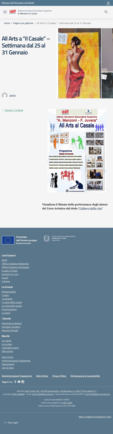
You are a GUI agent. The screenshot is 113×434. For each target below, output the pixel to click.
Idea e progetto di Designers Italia (95, 416)
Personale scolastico (12, 323)
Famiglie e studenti (11, 327)
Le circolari (7, 344)
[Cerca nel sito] (106, 12)
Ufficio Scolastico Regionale (15, 263)
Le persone (7, 299)
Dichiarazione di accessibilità (85, 376)
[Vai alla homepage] (13, 12)
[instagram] (22, 381)
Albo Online (7, 357)
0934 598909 (18, 394)
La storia (6, 313)
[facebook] (15, 381)
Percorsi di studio (10, 330)
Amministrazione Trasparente (16, 360)
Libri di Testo (8, 367)
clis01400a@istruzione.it (43, 394)
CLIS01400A (66, 402)
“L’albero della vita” (90, 208)
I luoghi (5, 295)
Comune (6, 281)
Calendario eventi (10, 347)
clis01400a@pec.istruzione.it (97, 394)
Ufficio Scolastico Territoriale (15, 267)
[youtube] (19, 381)
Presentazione (9, 291)
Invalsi (5, 277)
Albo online (7, 351)
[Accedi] (108, 2)
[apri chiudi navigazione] (5, 12)
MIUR (4, 260)
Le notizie (6, 340)
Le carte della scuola (12, 306)
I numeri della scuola (12, 302)
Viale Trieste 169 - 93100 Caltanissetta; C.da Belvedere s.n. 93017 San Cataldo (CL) (60, 391)
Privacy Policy (59, 376)
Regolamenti (8, 364)
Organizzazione (9, 309)
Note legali (13, 422)
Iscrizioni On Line (10, 274)
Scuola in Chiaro (9, 270)
